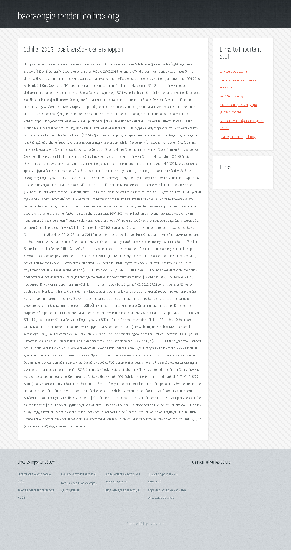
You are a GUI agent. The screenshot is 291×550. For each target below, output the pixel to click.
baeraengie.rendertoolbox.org (68, 17)
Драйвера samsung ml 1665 (238, 137)
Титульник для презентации (122, 490)
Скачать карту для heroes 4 (78, 474)
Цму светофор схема (233, 72)
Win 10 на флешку (231, 96)
